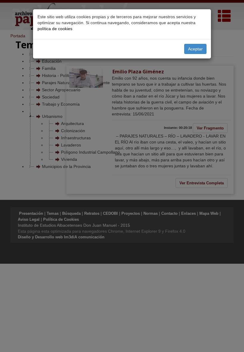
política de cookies (54, 28)
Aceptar (195, 49)
